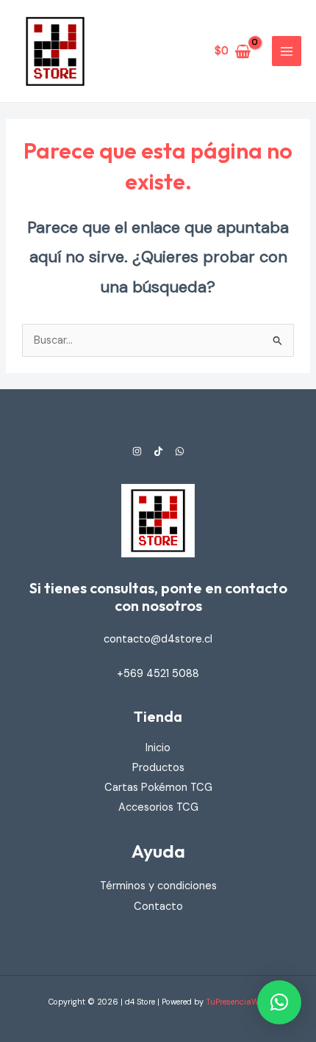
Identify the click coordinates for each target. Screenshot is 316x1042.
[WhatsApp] (179, 451)
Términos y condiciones (158, 886)
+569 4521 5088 (158, 674)
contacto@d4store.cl (158, 639)
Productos (158, 768)
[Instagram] (137, 451)
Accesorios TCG (158, 807)
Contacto (158, 906)
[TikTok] (158, 451)
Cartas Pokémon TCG (158, 788)
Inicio (158, 748)
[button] (279, 1002)
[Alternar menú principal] (286, 50)
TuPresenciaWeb (236, 1001)
